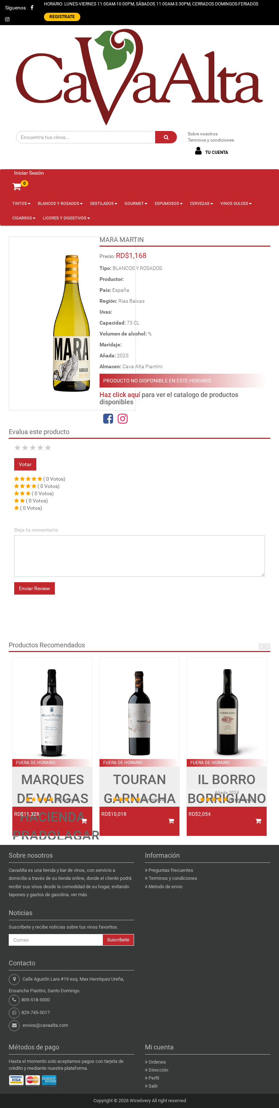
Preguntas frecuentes (171, 870)
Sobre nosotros (203, 133)
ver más (79, 894)
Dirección (158, 1070)
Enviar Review (34, 588)
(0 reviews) (66, 799)
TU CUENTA (216, 152)
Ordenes (157, 1062)
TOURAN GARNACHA (140, 789)
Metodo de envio (165, 886)
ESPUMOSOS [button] (167, 203)
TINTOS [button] (19, 203)
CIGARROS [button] (22, 218)
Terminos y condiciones (211, 140)
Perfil (154, 1078)
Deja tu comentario (36, 530)
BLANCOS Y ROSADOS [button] (58, 203)
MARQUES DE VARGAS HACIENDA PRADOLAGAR (52, 807)
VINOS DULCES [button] (234, 203)
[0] (16, 186)
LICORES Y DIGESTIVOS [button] (64, 218)
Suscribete (118, 939)
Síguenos (15, 8)
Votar (25, 464)
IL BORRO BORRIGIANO (226, 789)
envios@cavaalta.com (45, 1025)
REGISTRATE (62, 16)
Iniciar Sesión (29, 173)
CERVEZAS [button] (200, 203)
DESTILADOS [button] (102, 203)
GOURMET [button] (134, 203)
